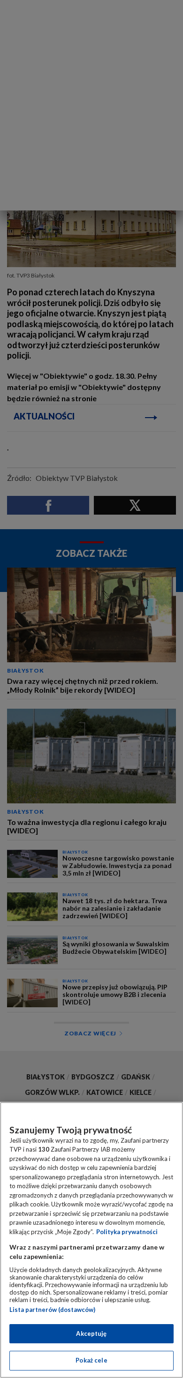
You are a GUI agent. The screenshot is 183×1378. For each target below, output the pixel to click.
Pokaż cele (91, 1360)
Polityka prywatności (127, 1232)
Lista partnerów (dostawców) (52, 1309)
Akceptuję (91, 1333)
